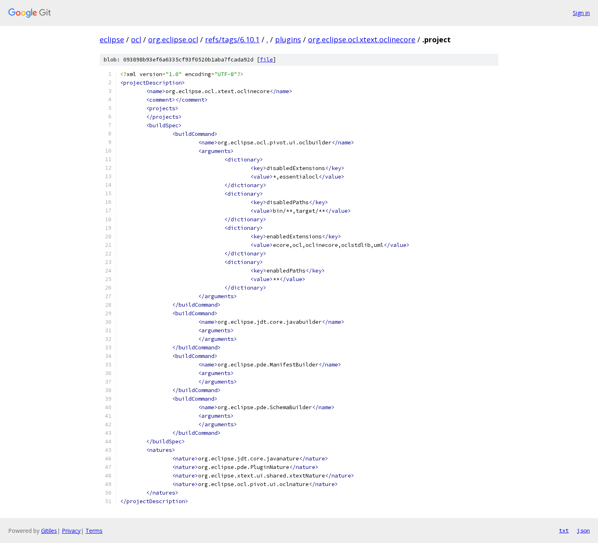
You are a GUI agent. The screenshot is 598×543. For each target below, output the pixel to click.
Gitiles (49, 530)
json (583, 530)
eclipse (112, 39)
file (266, 59)
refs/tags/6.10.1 (232, 39)
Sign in (581, 13)
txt (564, 530)
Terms (94, 530)
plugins (288, 39)
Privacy (71, 530)
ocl (136, 39)
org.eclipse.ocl (173, 39)
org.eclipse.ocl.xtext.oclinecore (361, 39)
